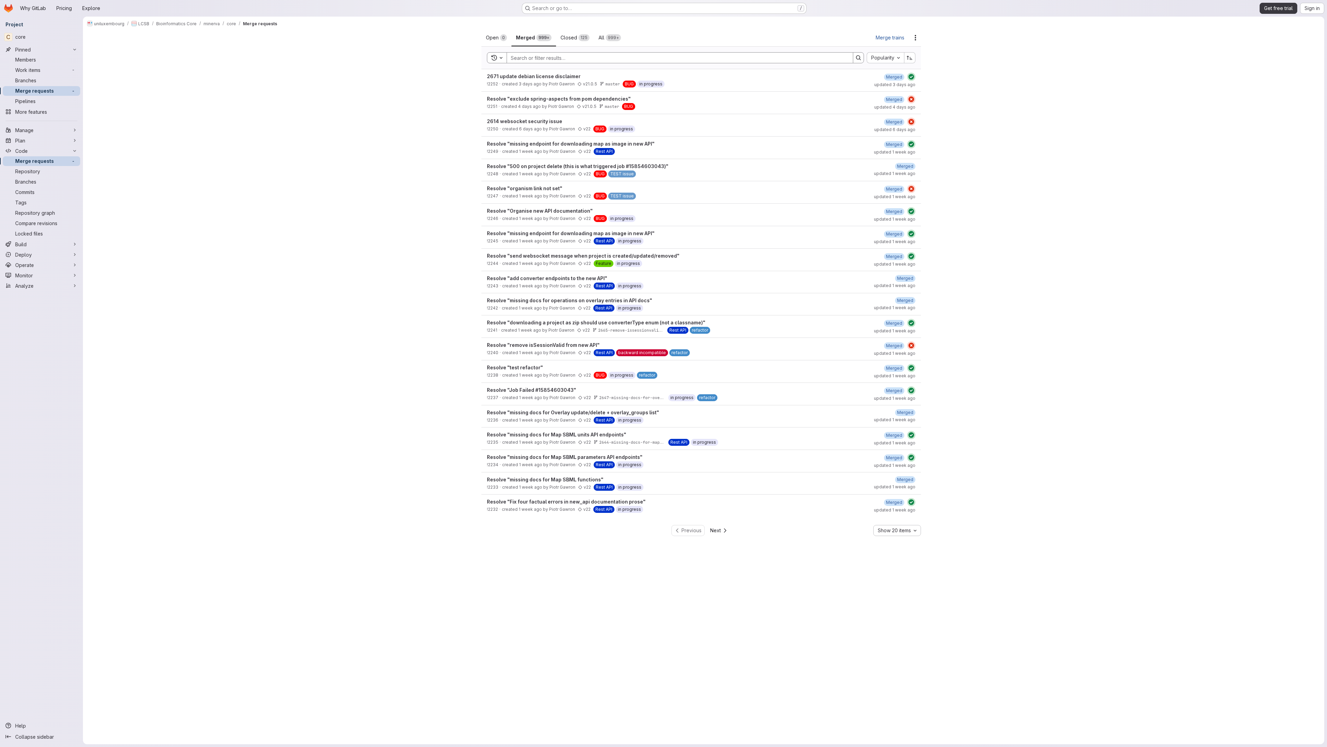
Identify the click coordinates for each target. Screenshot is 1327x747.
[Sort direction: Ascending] (909, 57)
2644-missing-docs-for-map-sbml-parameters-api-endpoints (665, 442)
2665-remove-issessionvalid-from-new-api (645, 330)
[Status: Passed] (911, 77)
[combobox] (885, 57)
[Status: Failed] (911, 99)
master (612, 83)
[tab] (496, 37)
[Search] (858, 57)
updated (894, 84)
